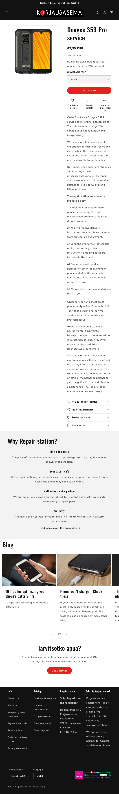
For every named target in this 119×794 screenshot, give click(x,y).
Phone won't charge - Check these (81, 593)
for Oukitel (102, 740)
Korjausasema (21, 787)
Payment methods (17, 723)
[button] (6, 12)
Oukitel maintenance (45, 698)
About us (12, 705)
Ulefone (96, 745)
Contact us (13, 698)
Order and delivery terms (17, 739)
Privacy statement (17, 748)
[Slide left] (52, 634)
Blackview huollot (43, 723)
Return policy (15, 730)
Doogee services (43, 716)
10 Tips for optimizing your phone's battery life (25, 593)
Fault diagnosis (42, 730)
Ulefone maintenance (41, 707)
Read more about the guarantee (58, 527)
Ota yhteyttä (59, 670)
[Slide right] (66, 634)
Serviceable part (76, 72)
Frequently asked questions (17, 714)
